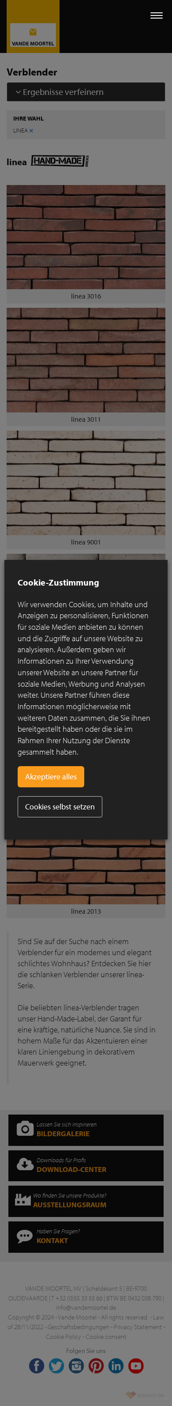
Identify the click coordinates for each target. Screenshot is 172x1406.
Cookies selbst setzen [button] (60, 806)
